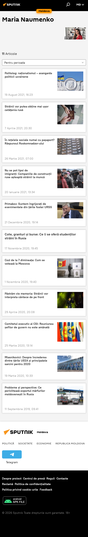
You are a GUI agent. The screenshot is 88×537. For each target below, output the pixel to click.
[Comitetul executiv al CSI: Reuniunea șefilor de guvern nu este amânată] (70, 332)
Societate (25, 443)
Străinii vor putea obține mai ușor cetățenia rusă (27, 108)
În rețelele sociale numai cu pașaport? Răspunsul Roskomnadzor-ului (29, 141)
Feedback (46, 489)
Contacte (62, 478)
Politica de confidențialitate (33, 484)
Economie (44, 443)
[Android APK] (14, 501)
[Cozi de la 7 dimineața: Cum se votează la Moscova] (70, 268)
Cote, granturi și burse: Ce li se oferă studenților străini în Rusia (40, 236)
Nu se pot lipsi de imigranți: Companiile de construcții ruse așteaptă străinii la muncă (28, 174)
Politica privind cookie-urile (20, 489)
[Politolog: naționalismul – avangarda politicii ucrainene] (70, 81)
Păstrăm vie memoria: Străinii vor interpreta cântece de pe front (26, 295)
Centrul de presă (34, 478)
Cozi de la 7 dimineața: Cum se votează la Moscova (25, 261)
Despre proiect (11, 478)
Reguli (50, 478)
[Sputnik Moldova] (12, 6)
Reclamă (7, 484)
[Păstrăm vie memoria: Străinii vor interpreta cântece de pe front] (70, 300)
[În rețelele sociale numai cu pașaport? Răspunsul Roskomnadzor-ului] (70, 146)
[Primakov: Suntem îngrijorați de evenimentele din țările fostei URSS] (70, 210)
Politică (8, 443)
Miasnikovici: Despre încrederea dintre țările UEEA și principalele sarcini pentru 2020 (26, 361)
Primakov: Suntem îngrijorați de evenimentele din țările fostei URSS (28, 205)
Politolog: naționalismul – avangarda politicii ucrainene (28, 74)
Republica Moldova (70, 443)
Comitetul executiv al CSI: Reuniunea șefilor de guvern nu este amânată (29, 325)
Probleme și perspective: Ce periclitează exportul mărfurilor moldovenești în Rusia (25, 391)
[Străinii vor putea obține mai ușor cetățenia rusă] (70, 114)
